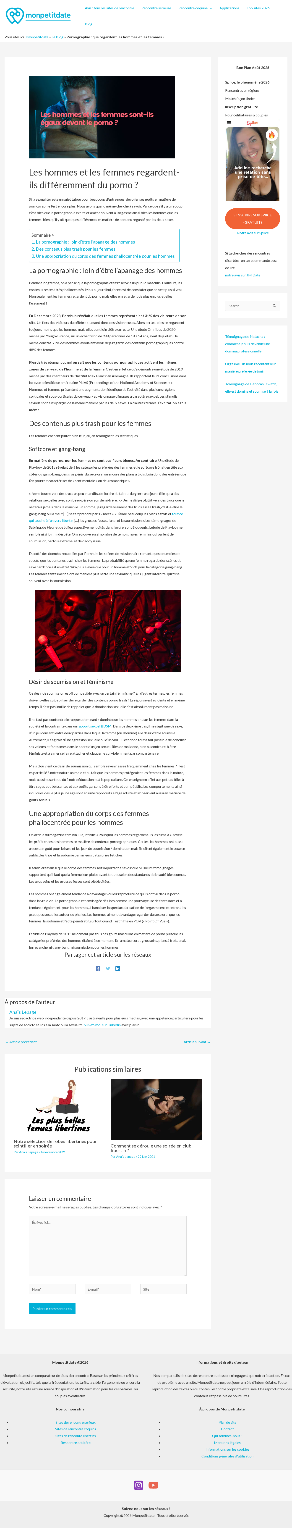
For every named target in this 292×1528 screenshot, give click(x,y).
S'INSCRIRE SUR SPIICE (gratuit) (253, 218)
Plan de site (227, 1422)
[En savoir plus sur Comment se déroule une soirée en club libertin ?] (156, 1109)
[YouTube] (153, 1485)
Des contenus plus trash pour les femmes (75, 249)
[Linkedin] (117, 968)
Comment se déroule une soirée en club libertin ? (151, 1148)
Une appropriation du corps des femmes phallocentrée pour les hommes (105, 256)
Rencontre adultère (76, 1442)
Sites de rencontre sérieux (76, 1422)
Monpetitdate (37, 37)
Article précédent (21, 1042)
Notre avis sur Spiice (253, 233)
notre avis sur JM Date (242, 275)
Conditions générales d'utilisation (227, 1456)
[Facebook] (98, 968)
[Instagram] (138, 1485)
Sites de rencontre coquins (75, 1429)
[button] (210, 8)
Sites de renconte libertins (75, 1435)
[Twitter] (108, 968)
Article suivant (197, 1042)
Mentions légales (227, 1442)
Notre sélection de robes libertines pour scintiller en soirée (55, 1143)
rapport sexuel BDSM (95, 726)
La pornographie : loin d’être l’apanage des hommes (85, 241)
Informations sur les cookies (227, 1449)
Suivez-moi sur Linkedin (102, 1025)
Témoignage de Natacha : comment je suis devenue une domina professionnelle (247, 343)
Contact (227, 1429)
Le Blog (57, 37)
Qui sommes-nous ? (227, 1435)
